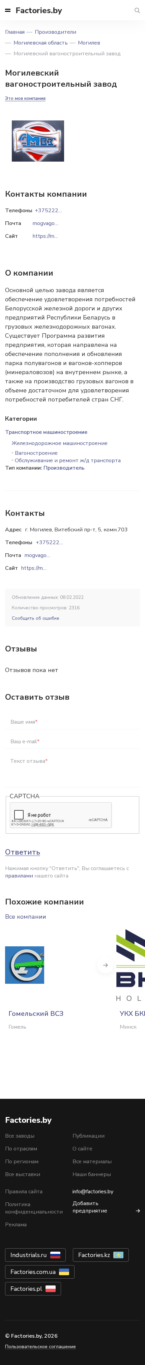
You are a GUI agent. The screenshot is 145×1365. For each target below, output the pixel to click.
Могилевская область (40, 43)
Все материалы (92, 1161)
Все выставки (22, 1174)
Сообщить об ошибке (35, 618)
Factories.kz (94, 1255)
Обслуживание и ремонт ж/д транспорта (68, 460)
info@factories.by (92, 1191)
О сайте (82, 1148)
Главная (15, 32)
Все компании (25, 917)
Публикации (88, 1136)
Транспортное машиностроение (46, 432)
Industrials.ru (28, 1255)
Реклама (16, 1224)
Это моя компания (25, 98)
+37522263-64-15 (60, 542)
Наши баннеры (91, 1174)
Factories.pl (26, 1289)
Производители (55, 32)
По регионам (21, 1161)
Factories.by (39, 10)
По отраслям (21, 1148)
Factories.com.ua (33, 1272)
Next (105, 964)
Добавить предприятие (89, 1207)
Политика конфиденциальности (34, 1208)
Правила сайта (23, 1191)
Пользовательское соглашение (40, 1346)
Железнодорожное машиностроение (60, 443)
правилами (19, 876)
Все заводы (19, 1136)
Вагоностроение (36, 453)
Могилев (89, 43)
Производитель (64, 468)
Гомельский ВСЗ (35, 1013)
